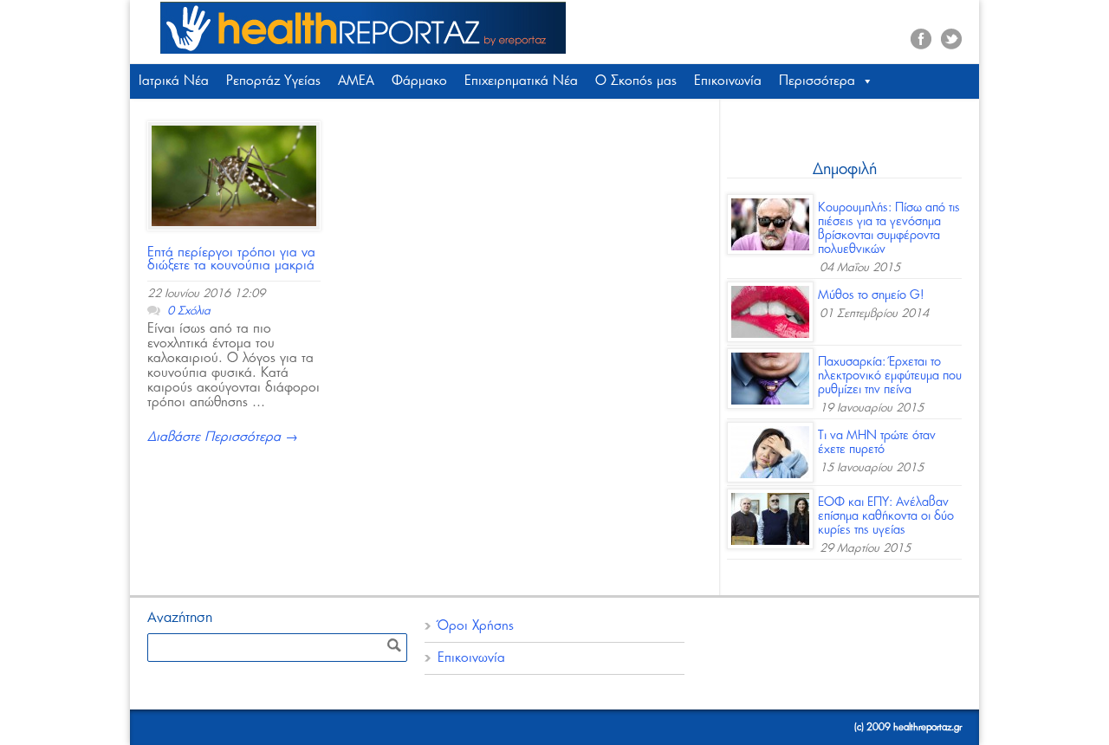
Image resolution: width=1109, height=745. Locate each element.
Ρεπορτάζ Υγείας (273, 80)
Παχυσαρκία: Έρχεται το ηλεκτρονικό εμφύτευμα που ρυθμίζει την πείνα (890, 376)
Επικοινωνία (728, 80)
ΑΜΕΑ (356, 80)
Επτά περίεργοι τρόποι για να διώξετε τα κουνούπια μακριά (231, 259)
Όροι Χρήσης (476, 625)
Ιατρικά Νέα (174, 80)
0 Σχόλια (189, 311)
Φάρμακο (419, 80)
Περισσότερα (817, 80)
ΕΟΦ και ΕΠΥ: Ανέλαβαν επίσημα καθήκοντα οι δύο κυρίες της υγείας (886, 516)
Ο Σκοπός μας (636, 80)
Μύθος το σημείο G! (871, 295)
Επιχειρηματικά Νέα (521, 80)
